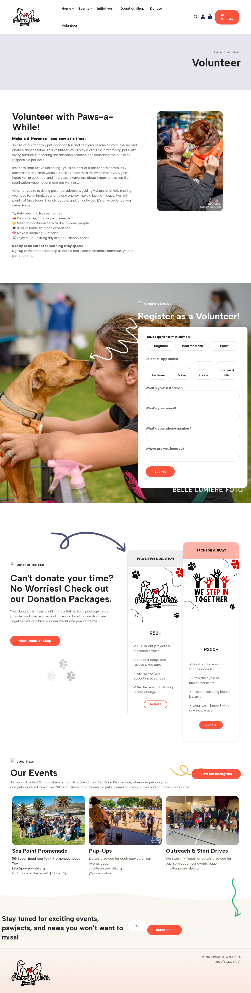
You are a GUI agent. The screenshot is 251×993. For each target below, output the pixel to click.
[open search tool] (196, 17)
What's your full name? (164, 388)
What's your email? (161, 408)
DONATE (155, 704)
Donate (227, 19)
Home (218, 52)
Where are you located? (165, 448)
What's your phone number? (168, 428)
